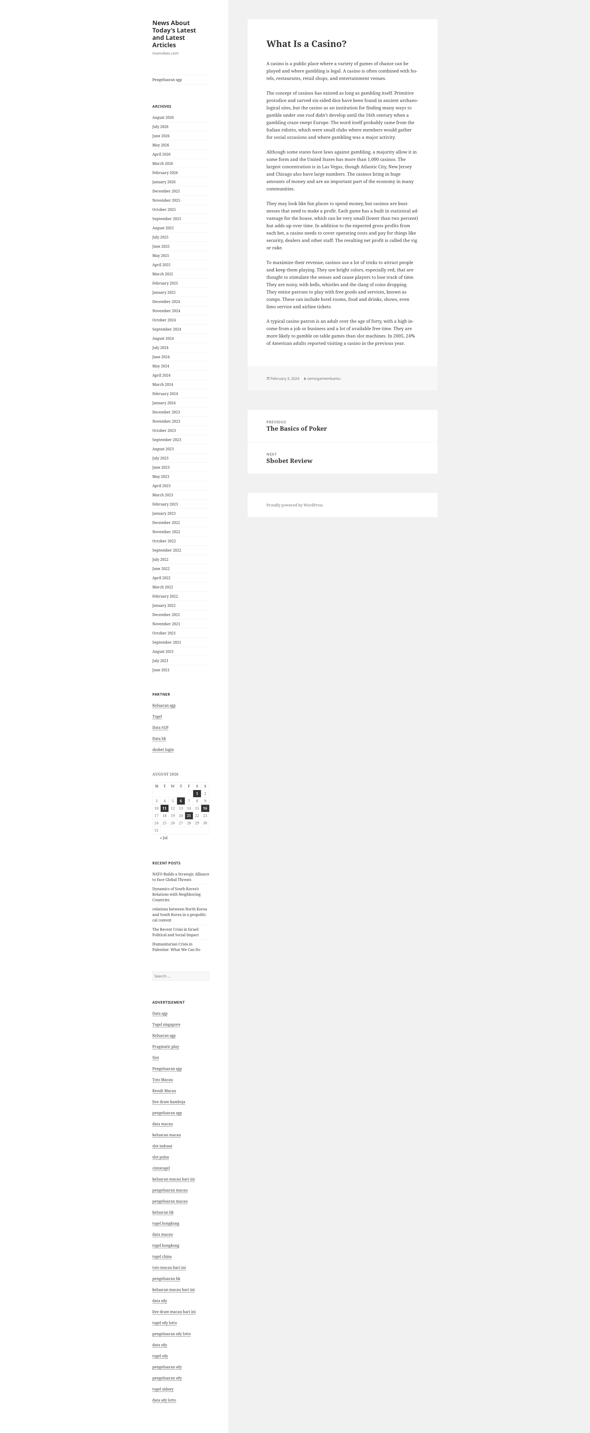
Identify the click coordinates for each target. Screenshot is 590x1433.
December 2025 (166, 191)
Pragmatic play (165, 1046)
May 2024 (160, 366)
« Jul (164, 837)
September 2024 (166, 329)
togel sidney (163, 1389)
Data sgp (160, 1013)
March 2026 (162, 163)
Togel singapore (166, 1024)
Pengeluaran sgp (167, 79)
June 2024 (161, 356)
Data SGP (160, 727)
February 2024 (165, 393)
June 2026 (161, 135)
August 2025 (163, 227)
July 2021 (160, 660)
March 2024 (162, 384)
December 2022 (166, 522)
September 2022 (166, 550)
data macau (162, 1234)
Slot (155, 1057)
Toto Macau (162, 1079)
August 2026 (163, 117)
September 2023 (166, 439)
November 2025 (166, 200)
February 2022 (165, 596)
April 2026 (161, 154)
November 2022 (166, 531)
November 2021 (166, 623)
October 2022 (164, 541)
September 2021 (166, 642)
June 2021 (161, 669)
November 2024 (166, 310)
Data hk (159, 738)
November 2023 (166, 421)
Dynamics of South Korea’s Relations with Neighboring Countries (176, 894)
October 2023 (164, 430)
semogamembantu (324, 378)
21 (189, 815)
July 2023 (160, 458)
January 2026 (164, 181)
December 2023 (166, 412)
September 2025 (166, 218)
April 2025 (161, 264)
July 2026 (160, 126)
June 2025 (161, 246)
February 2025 (165, 283)
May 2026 (160, 145)
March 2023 (162, 494)
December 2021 (166, 614)
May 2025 (160, 255)
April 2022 (161, 577)
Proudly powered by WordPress (294, 505)
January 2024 (164, 402)
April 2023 (161, 485)
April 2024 (161, 375)
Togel (157, 716)
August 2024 (163, 338)
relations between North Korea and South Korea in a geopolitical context (179, 915)
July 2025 (160, 237)
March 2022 (162, 587)
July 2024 (160, 347)
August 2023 (163, 448)
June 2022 (161, 568)
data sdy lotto (164, 1400)
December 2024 (166, 301)
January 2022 (164, 605)
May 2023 (160, 476)
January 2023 (164, 513)
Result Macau (164, 1090)
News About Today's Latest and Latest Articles (174, 33)
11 (164, 808)
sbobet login (163, 749)
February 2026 (165, 172)
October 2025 (164, 209)
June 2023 (161, 467)
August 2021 (163, 651)
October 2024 (164, 320)
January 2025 (164, 292)
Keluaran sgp (164, 705)
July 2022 (160, 559)
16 (205, 808)
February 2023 (165, 504)
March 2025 (162, 273)
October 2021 (164, 633)
